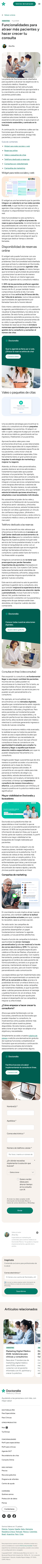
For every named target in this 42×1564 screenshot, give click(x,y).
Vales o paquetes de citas (15, 155)
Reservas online (11, 150)
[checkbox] (26, 1185)
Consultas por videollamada (16, 164)
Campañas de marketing (14, 168)
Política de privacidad (26, 1545)
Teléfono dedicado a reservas (16, 159)
